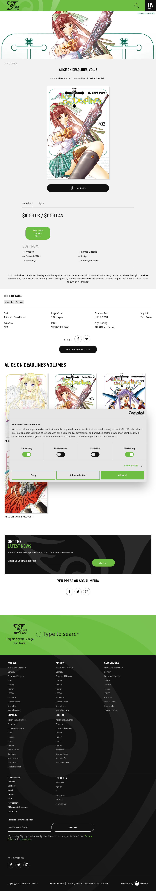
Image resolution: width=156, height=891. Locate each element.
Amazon (30, 251)
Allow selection (78, 475)
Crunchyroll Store (89, 260)
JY (56, 791)
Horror (11, 689)
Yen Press (60, 782)
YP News (11, 781)
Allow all (122, 475)
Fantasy (19, 302)
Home (6, 63)
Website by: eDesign (134, 883)
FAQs (10, 798)
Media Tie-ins (13, 749)
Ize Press (59, 799)
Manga (14, 63)
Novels (12, 663)
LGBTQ (11, 693)
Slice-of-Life (13, 706)
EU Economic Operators (18, 807)
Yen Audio (60, 795)
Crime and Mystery (16, 676)
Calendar (11, 786)
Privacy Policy (74, 883)
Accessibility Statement (97, 883)
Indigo (84, 256)
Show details (131, 465)
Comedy (9, 302)
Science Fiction (14, 701)
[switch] (61, 454)
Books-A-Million (33, 256)
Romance (12, 697)
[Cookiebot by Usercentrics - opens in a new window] (131, 413)
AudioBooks (111, 663)
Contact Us (12, 811)
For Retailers (13, 803)
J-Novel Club (61, 804)
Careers (11, 794)
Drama (11, 680)
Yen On (59, 787)
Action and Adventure (17, 667)
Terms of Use (25, 839)
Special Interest (14, 710)
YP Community (14, 777)
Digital (60, 715)
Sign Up (72, 827)
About (10, 790)
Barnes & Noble (89, 251)
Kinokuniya (31, 260)
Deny (33, 475)
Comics (12, 715)
